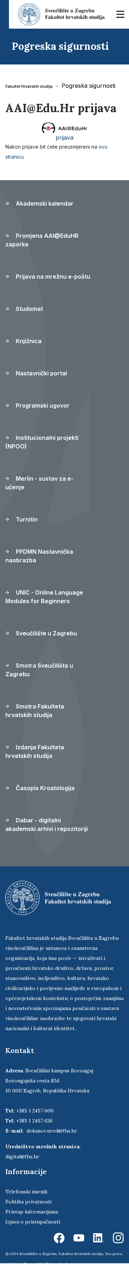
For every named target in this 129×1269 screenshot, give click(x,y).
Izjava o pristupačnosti (32, 1221)
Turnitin (26, 519)
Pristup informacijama (31, 1211)
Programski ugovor (42, 405)
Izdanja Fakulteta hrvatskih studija (34, 751)
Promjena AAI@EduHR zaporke (41, 240)
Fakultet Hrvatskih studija (29, 86)
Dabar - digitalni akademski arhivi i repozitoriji (46, 824)
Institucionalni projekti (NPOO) (41, 442)
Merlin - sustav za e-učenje (39, 483)
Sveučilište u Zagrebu (45, 633)
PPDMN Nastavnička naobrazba (39, 556)
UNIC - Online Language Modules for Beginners (44, 597)
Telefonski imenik (26, 1191)
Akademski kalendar (43, 203)
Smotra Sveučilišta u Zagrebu (39, 670)
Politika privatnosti (28, 1201)
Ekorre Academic (61, 1263)
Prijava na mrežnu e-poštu (52, 276)
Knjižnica (28, 341)
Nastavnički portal (40, 373)
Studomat (28, 308)
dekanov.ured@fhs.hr (52, 1131)
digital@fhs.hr (22, 1156)
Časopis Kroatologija (44, 788)
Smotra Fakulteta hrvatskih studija (34, 710)
